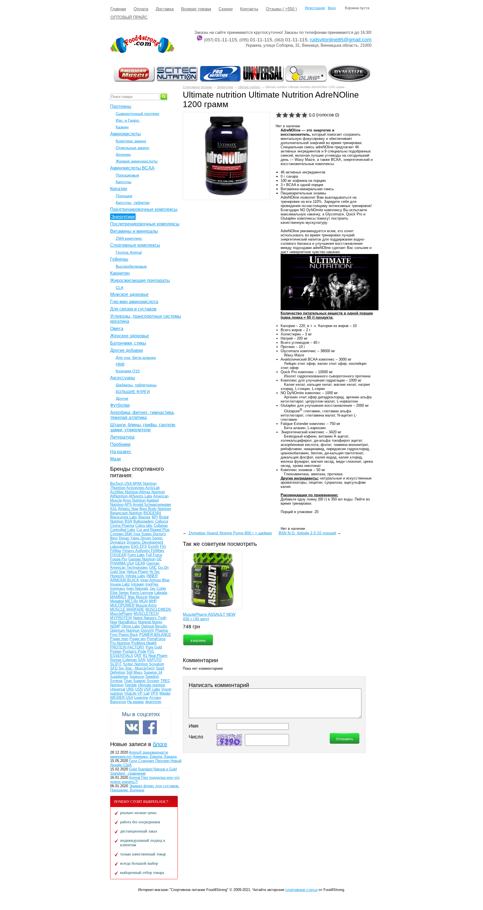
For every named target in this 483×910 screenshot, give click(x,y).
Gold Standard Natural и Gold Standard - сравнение (143, 771)
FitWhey (157, 551)
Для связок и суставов (133, 309)
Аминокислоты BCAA (132, 168)
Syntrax (116, 681)
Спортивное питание (197, 87)
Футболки (120, 405)
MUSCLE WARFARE (127, 609)
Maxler (154, 597)
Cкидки (226, 8)
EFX (143, 546)
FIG (163, 546)
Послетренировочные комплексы (144, 224)
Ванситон (118, 702)
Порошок (124, 196)
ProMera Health (144, 643)
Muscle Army (146, 605)
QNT (138, 655)
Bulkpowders (143, 521)
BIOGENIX (152, 513)
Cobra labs (144, 525)
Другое (122, 398)
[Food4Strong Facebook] (150, 727)
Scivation (156, 664)
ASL (113, 509)
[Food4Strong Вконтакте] (132, 727)
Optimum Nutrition (124, 630)
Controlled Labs (122, 530)
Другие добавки (126, 350)
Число (196, 737)
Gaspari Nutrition (141, 559)
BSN (128, 521)
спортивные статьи (301, 890)
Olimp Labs (131, 626)
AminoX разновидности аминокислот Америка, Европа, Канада (143, 754)
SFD (114, 668)
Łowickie (141, 697)
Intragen (137, 584)
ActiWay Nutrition (124, 492)
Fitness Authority (136, 551)
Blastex (144, 517)
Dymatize (118, 542)
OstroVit (147, 630)
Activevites (135, 488)
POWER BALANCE (155, 634)
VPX (154, 693)
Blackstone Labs (123, 517)
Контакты (249, 8)
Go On (163, 567)
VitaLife (131, 693)
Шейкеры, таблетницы (136, 385)
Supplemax (119, 676)
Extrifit (153, 546)
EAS (135, 546)
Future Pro (118, 559)
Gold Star (118, 572)
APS (128, 504)
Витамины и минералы (134, 231)
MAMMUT (118, 597)
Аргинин (123, 154)
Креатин (118, 188)
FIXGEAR (118, 555)
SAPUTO (154, 660)
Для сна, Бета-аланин (136, 357)
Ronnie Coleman (124, 660)
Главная (118, 8)
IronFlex (151, 584)
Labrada (160, 593)
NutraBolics (127, 622)
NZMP (115, 626)
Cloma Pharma (122, 525)
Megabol (117, 601)
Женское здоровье (129, 335)
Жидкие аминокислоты (137, 161)
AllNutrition (119, 496)
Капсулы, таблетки (133, 202)
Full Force (154, 555)
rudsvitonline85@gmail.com (340, 40)
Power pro (137, 639)
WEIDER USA (121, 697)
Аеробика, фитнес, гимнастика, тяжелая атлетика (142, 415)
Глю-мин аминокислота (134, 301)
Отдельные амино (132, 147)
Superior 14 (153, 672)
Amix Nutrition (134, 500)
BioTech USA (121, 483)
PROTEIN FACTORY (127, 647)
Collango (161, 525)
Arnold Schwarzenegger (152, 504)
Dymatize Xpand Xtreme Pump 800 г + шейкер (230, 533)
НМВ (120, 364)
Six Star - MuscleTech (137, 668)
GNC (153, 567)
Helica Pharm (137, 572)
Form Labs (136, 555)
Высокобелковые (131, 266)
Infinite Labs (135, 576)
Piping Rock (128, 634)
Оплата (141, 8)
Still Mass (134, 672)
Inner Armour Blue (154, 580)
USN (139, 689)
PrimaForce (156, 639)
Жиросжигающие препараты (140, 280)
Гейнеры (119, 259)
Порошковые (127, 175)
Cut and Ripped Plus (153, 530)
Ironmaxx (117, 588)
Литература (122, 437)
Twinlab (131, 685)
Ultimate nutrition (249, 87)
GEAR (140, 563)
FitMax (115, 551)
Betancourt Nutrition (126, 513)
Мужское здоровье (129, 294)
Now (113, 622)
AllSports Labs (140, 496)
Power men (119, 639)
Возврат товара (196, 8)
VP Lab (144, 693)
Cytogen (117, 534)
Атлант (155, 697)
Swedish (152, 676)
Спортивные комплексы (135, 245)
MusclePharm (121, 614)
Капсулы (123, 182)
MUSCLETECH (146, 614)
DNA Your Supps (139, 534)
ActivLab (152, 488)
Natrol (138, 618)
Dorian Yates (130, 538)
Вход (332, 8)
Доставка (165, 8)
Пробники (120, 444)
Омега (116, 328)
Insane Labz (120, 584)
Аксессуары (122, 377)
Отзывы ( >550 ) (281, 8)
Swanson (136, 676)
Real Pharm (157, 655)
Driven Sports (152, 538)
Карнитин (120, 273)
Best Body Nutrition (155, 509)
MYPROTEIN (121, 618)
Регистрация (315, 8)
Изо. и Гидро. (128, 120)
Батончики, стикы (128, 343)
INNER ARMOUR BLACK (134, 578)
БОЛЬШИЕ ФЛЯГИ (133, 391)
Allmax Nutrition (152, 492)
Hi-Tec (155, 572)
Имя (193, 726)
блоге (160, 744)
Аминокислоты (125, 133)
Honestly (117, 576)
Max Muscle (138, 597)
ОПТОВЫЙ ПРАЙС (129, 17)
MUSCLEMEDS (158, 609)
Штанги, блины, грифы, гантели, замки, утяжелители (143, 427)
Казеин (122, 127)
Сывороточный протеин (137, 113)
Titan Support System (141, 681)
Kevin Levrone (141, 593)
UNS (130, 689)
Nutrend (145, 622)
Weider (165, 693)
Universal (117, 689)
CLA (119, 287)
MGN (143, 601)
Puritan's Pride (134, 651)
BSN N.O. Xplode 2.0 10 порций (307, 533)
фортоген (153, 702)
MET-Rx (131, 601)
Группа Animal (129, 252)
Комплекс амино (131, 141)
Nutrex (157, 622)
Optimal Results (154, 626)
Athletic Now (128, 509)
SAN (141, 660)
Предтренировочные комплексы (143, 209)
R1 (145, 655)
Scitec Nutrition (135, 664)
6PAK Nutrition (145, 483)
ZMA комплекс (129, 238)
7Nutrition (118, 488)
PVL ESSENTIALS (132, 653)
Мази (115, 459)
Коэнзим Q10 (128, 371)
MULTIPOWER (122, 605)
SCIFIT (116, 664)
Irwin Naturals (137, 588)
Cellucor (161, 521)
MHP (153, 601)
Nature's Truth (155, 618)
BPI (155, 517)
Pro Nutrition (120, 643)
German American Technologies (134, 565)
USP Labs (152, 689)
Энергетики (225, 87)
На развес (120, 451)
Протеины (120, 106)
